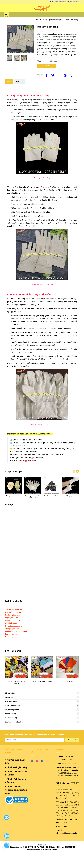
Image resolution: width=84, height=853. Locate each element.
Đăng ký (72, 740)
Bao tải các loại (10, 714)
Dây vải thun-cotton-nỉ (13, 706)
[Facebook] (46, 75)
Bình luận (19, 82)
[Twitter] (52, 75)
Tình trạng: (41, 61)
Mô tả (9, 82)
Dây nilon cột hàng (12, 710)
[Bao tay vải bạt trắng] (42, 8)
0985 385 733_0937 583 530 (69, 2)
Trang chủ (40, 20)
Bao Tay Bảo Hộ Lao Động (54, 20)
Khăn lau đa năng (11, 701)
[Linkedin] (58, 75)
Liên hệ (47, 66)
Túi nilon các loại (11, 718)
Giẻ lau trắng (10, 693)
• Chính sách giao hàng (16, 767)
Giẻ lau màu (9, 697)
